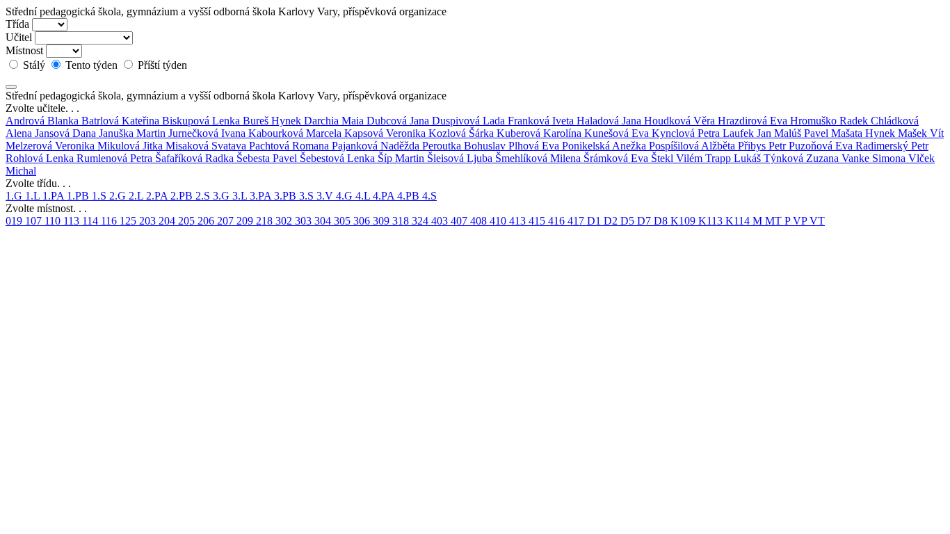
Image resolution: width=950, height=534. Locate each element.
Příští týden (161, 65)
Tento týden (91, 65)
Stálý (34, 65)
